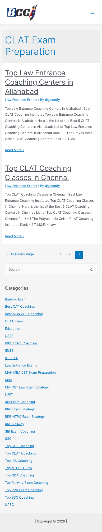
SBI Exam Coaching (20, 431)
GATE (9, 336)
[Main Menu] (92, 12)
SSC (8, 438)
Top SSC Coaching (19, 497)
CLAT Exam (14, 321)
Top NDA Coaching (19, 475)
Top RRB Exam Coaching (24, 490)
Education (12, 329)
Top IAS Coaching (18, 461)
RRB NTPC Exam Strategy (25, 416)
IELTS (9, 350)
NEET (9, 395)
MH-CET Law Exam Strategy (27, 387)
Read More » (14, 150)
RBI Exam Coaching (20, 402)
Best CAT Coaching (20, 306)
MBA (8, 380)
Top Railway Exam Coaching (26, 483)
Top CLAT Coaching (20, 453)
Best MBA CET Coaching (24, 314)
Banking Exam (15, 299)
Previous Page (20, 254)
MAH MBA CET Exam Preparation (30, 372)
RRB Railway (14, 424)
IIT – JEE (11, 358)
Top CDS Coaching (19, 446)
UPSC (9, 504)
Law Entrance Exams (21, 100)
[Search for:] (51, 269)
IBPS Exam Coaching (21, 343)
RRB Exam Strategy (20, 409)
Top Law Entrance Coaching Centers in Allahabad (39, 82)
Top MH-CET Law (18, 468)
